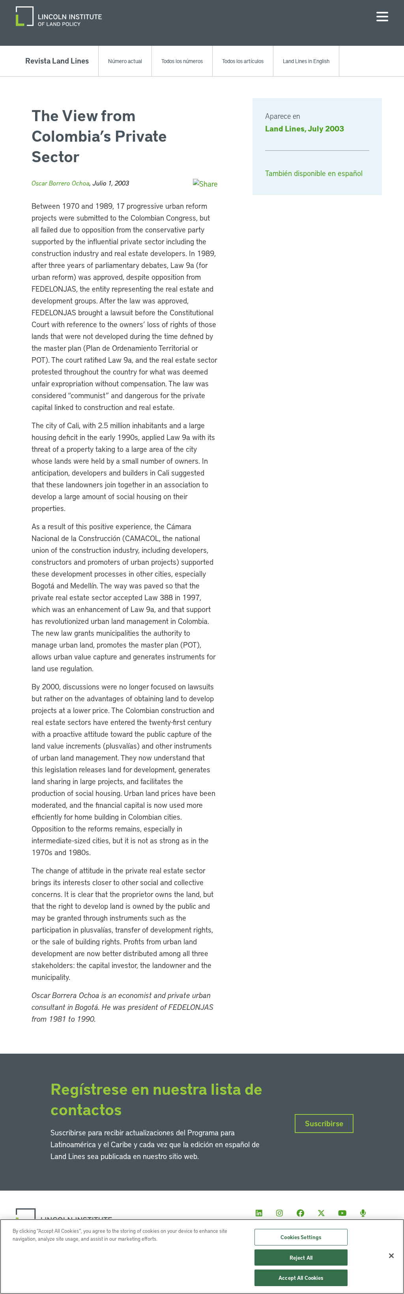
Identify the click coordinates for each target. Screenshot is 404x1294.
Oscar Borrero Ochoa (61, 183)
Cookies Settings (301, 1237)
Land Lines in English (306, 60)
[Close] (391, 1255)
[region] (202, 1256)
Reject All (301, 1257)
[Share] (205, 184)
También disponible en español (314, 173)
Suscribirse (324, 1123)
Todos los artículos (243, 60)
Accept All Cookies (301, 1277)
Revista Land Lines (57, 61)
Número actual (125, 60)
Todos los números (182, 60)
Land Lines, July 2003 (304, 128)
